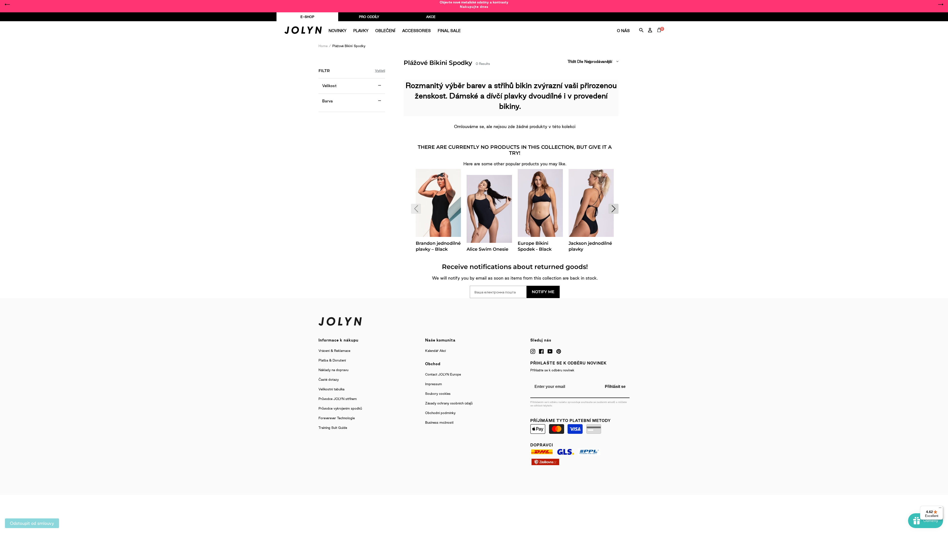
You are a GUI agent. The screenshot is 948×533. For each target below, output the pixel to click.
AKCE (430, 17)
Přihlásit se (615, 386)
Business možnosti (439, 422)
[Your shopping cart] (660, 35)
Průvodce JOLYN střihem (337, 398)
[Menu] (940, 509)
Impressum (433, 384)
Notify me (543, 291)
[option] (474, 4)
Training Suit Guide (332, 427)
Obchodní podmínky (440, 413)
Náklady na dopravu (333, 370)
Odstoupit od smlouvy (32, 523)
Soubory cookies (438, 393)
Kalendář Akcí (435, 350)
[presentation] (416, 209)
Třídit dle (575, 61)
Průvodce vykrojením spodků (340, 408)
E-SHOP (307, 17)
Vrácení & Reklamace (334, 350)
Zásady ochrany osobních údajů (449, 403)
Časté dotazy (328, 379)
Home (323, 46)
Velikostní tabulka (331, 389)
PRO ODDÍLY (369, 17)
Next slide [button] (940, 4)
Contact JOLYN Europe (443, 374)
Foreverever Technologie (336, 418)
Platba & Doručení (332, 360)
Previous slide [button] (7, 4)
